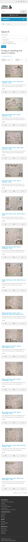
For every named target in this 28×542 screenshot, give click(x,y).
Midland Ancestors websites (7, 502)
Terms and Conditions (6, 506)
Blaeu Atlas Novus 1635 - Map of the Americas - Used (12, 148)
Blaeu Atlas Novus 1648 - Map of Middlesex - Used (11, 247)
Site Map (3, 517)
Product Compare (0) (6, 56)
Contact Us (3, 514)
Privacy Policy (4, 505)
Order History (4, 530)
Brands (2, 521)
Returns (3, 515)
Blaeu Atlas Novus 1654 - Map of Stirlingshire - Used (11, 379)
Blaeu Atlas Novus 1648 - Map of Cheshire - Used (11, 181)
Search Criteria (4, 34)
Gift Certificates (4, 523)
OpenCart (9, 539)
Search (8, 24)
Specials (3, 524)
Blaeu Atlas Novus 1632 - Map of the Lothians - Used (12, 82)
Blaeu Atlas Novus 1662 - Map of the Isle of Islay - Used (14, 445)
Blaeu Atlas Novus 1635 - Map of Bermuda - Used (11, 115)
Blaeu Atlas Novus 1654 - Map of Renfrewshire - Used (11, 346)
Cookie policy (4, 508)
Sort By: (3, 60)
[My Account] (19, 1)
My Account (3, 528)
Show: (17, 60)
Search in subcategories (8, 42)
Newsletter (3, 533)
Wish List (3, 531)
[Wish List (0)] (21, 1)
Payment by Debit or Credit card (8, 509)
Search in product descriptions (9, 43)
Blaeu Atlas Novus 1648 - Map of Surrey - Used (14, 280)
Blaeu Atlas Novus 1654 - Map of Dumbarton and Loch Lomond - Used (12, 313)
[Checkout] (25, 1)
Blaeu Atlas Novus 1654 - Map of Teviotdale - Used (11, 412)
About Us (3, 503)
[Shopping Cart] (23, 1)
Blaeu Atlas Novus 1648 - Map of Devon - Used (14, 214)
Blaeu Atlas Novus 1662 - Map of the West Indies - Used (12, 479)
